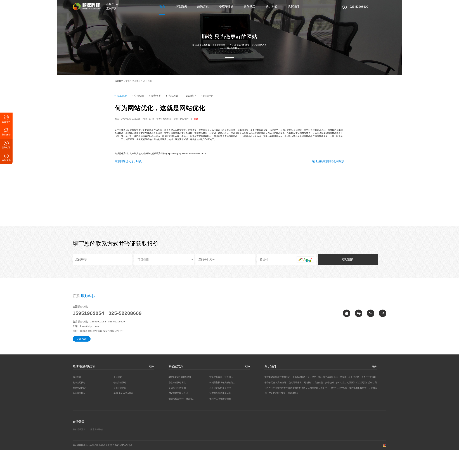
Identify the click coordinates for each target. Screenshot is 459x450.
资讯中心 (136, 81)
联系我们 (293, 6)
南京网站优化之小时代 (128, 161)
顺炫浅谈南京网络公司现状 (328, 161)
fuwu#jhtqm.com (89, 326)
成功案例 (181, 6)
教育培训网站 (79, 388)
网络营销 (208, 95)
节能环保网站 (119, 388)
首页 (162, 6)
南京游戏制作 (96, 429)
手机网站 (117, 377)
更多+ (151, 366)
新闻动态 (249, 6)
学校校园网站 (79, 393)
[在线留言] (382, 313)
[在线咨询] (346, 313)
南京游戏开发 (79, 429)
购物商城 (77, 377)
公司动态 (139, 95)
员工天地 (147, 81)
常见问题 (174, 95)
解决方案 (203, 6)
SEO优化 (191, 95)
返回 (196, 119)
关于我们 (271, 6)
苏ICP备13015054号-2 (121, 445)
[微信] (358, 313)
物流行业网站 (119, 382)
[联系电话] (370, 313)
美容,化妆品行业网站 (123, 393)
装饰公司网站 (79, 382)
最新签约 (156, 95)
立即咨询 (82, 338)
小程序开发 (226, 6)
